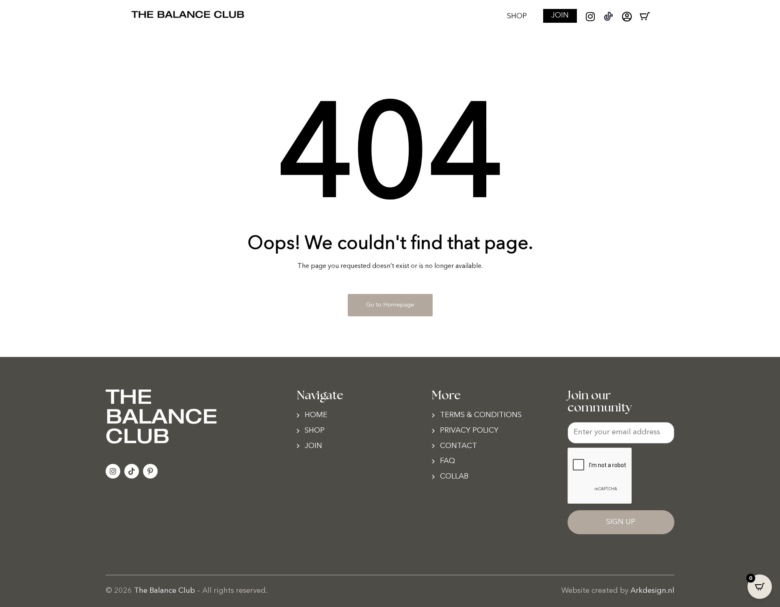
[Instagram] (590, 16)
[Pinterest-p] (150, 471)
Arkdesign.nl (652, 591)
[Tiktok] (131, 471)
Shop (517, 16)
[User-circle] (627, 16)
